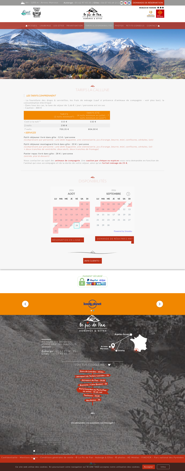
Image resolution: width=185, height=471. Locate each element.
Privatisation (75, 26)
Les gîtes (59, 26)
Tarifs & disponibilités (99, 26)
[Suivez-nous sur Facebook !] (129, 2)
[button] (25, 304)
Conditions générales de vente (56, 457)
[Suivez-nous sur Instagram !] (125, 2)
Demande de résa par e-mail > (115, 239)
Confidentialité (9, 457)
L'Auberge (45, 26)
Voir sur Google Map (91, 364)
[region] (92, 50)
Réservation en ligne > (67, 240)
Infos (163, 467)
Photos (119, 26)
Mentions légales (28, 457)
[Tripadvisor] (121, 2)
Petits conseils (135, 26)
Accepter (148, 467)
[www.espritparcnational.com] (26, 12)
